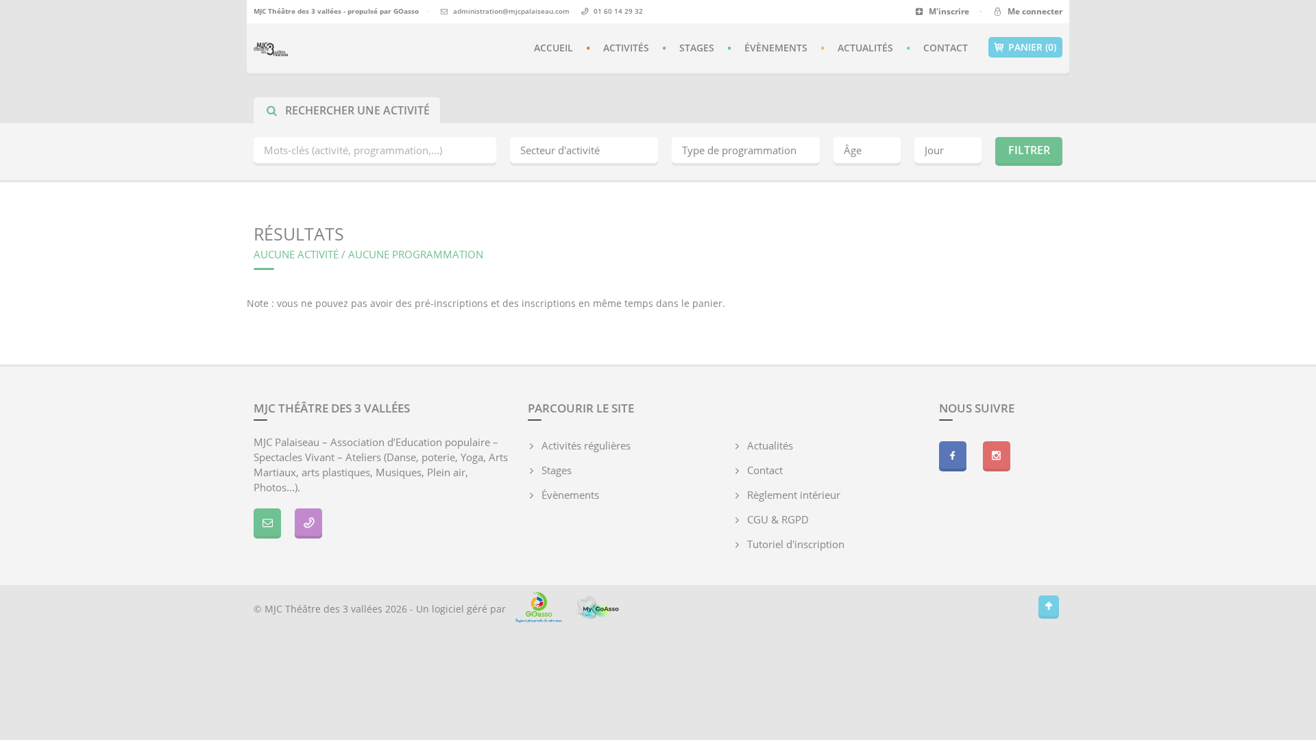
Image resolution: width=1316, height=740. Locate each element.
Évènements (775, 47)
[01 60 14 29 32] (308, 522)
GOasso (406, 11)
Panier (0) (1032, 46)
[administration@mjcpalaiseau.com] (267, 522)
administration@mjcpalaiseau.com (511, 11)
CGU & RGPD (778, 519)
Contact (945, 47)
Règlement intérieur (793, 495)
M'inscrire (948, 11)
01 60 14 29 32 (618, 11)
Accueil (553, 47)
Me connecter (1032, 11)
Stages (696, 47)
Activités (626, 47)
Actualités (865, 47)
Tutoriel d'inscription (795, 544)
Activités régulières (586, 445)
